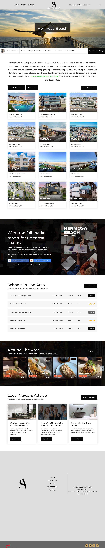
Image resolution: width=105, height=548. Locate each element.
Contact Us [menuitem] (52, 480)
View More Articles (89, 397)
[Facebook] (86, 545)
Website (92, 295)
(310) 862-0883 (82, 489)
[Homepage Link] (53, 4)
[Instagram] (93, 545)
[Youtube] (90, 545)
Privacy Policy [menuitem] (52, 487)
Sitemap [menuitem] (52, 490)
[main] (52, 225)
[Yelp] (97, 545)
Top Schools (49, 51)
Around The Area (60, 51)
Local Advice (71, 51)
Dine (91, 351)
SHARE (23, 359)
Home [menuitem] (17, 5)
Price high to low (15, 88)
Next (102, 368)
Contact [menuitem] (87, 5)
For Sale (30, 88)
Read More (15, 439)
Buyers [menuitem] (31, 5)
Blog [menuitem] (79, 5)
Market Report (38, 51)
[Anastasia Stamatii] (3, 51)
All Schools (89, 286)
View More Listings (89, 88)
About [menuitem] (23, 5)
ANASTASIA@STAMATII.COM (82, 487)
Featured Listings (26, 51)
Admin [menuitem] (52, 484)
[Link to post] (22, 412)
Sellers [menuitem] (72, 5)
